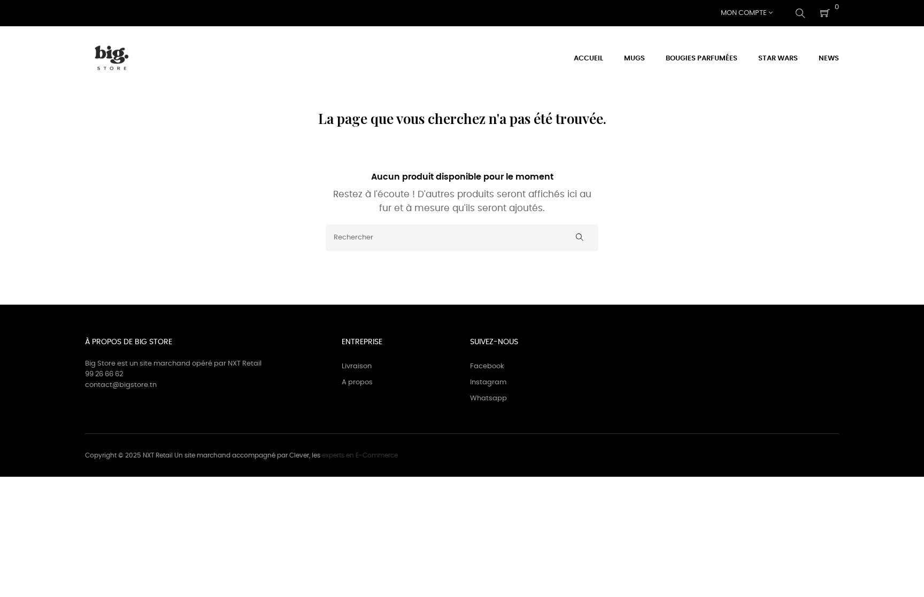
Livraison (357, 366)
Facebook (487, 366)
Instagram (488, 382)
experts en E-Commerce (360, 455)
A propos (357, 382)
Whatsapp (488, 398)
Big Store (100, 363)
